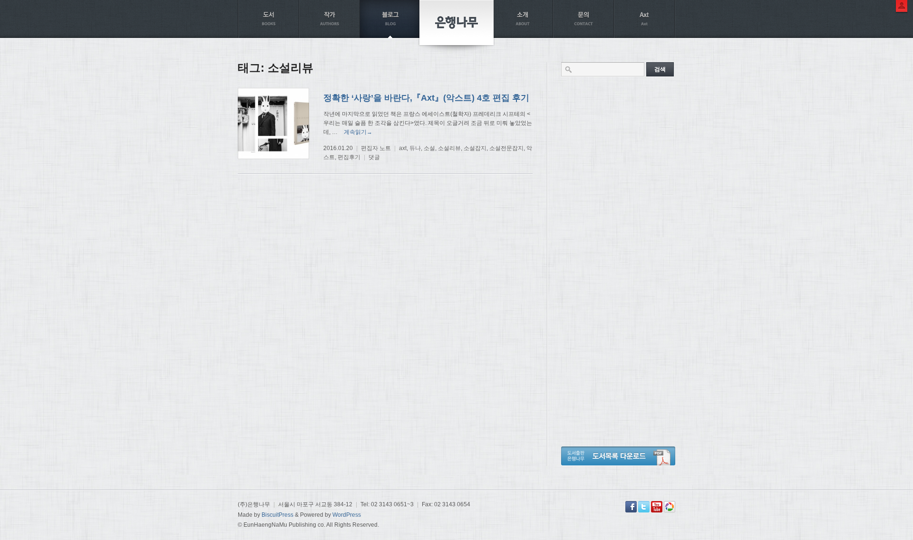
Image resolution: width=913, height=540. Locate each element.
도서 (269, 19)
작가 (329, 19)
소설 (429, 148)
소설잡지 (475, 148)
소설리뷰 (449, 148)
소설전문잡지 (506, 148)
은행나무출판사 (456, 22)
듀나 (415, 148)
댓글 (374, 157)
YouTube (656, 506)
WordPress (346, 515)
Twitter (644, 506)
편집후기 (349, 157)
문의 (583, 19)
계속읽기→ (358, 132)
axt (403, 148)
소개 (523, 19)
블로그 (390, 19)
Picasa (669, 506)
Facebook (631, 506)
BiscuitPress (277, 515)
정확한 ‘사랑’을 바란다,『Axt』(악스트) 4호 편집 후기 (426, 98)
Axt (644, 19)
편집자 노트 (376, 148)
